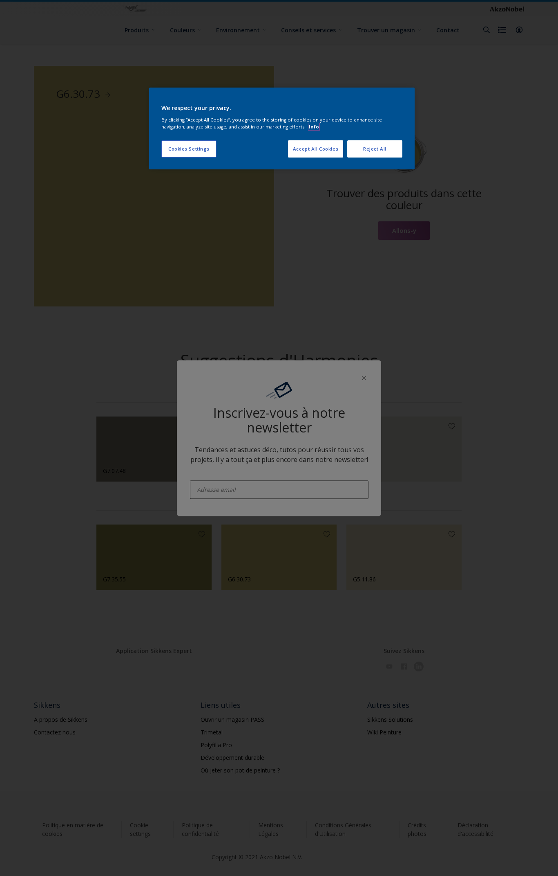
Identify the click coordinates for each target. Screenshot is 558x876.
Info (314, 127)
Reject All (374, 149)
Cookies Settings (189, 149)
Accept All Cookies (315, 149)
